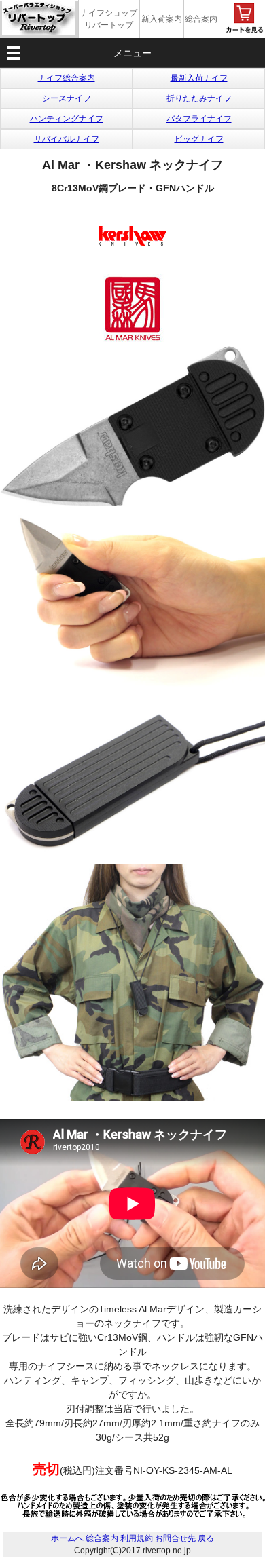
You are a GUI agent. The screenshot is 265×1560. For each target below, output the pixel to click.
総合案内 (201, 19)
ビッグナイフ (199, 139)
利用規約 (136, 1538)
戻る (206, 1538)
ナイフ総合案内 (66, 78)
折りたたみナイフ (199, 98)
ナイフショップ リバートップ (108, 19)
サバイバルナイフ (66, 139)
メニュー (132, 52)
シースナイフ (66, 98)
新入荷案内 (161, 19)
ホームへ (67, 1538)
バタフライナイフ (199, 118)
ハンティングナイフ (66, 118)
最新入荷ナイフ (199, 78)
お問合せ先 (175, 1538)
